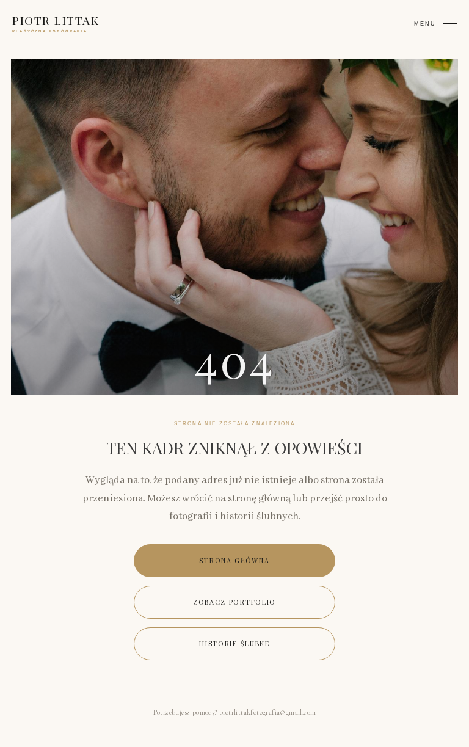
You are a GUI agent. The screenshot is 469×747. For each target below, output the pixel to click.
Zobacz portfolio (234, 602)
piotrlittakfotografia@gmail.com (267, 712)
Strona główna (234, 560)
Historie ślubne (234, 643)
